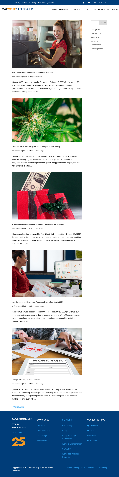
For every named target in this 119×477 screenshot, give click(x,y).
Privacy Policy (73, 468)
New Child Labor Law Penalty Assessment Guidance (32, 72)
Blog (86, 9)
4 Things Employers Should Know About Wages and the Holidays (38, 224)
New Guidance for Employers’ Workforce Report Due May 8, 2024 (37, 302)
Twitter (92, 431)
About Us (63, 9)
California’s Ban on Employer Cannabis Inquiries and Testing (36, 147)
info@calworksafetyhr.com (42, 3)
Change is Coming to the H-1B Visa (26, 380)
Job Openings (99, 9)
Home (54, 9)
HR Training (67, 426)
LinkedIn (92, 436)
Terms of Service (87, 468)
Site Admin (18, 76)
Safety (64, 431)
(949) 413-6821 (21, 3)
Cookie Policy (101, 468)
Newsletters (96, 37)
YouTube (93, 441)
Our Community (43, 431)
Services (75, 9)
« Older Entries (18, 407)
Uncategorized (97, 49)
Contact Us (112, 9)
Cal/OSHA (66, 449)
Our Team (41, 426)
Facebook (93, 426)
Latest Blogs (37, 76)
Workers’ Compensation (72, 444)
